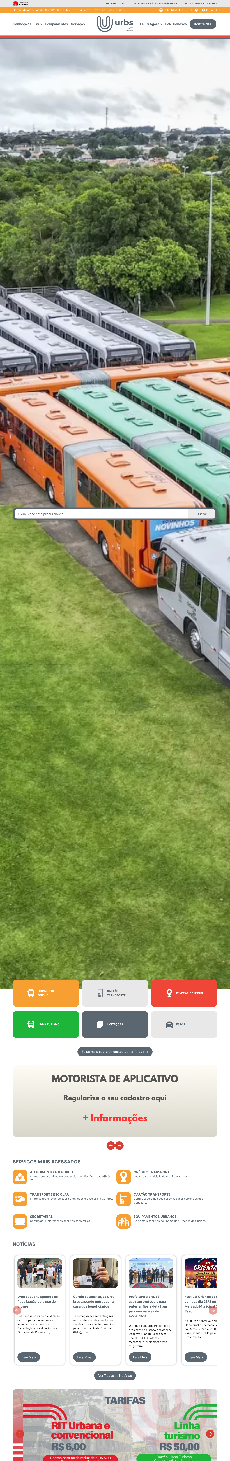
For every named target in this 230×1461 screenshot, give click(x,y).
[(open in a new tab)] (22, 3)
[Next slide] (119, 1145)
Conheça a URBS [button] (26, 24)
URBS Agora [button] (149, 24)
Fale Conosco (176, 24)
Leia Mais (29, 1357)
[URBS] (115, 24)
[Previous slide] (110, 1145)
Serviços (78, 24)
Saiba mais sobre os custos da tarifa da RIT (115, 1052)
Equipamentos (56, 24)
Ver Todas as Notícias (115, 1376)
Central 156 (205, 25)
